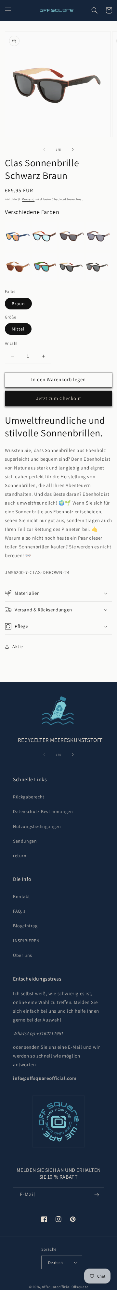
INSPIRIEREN (26, 941)
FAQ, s (19, 911)
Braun (18, 304)
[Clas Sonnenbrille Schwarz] (98, 267)
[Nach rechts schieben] (73, 149)
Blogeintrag (25, 926)
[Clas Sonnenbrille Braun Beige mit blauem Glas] (45, 236)
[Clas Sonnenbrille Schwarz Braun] (71, 267)
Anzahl (11, 343)
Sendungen (25, 841)
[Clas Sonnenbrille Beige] (18, 267)
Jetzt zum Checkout (58, 398)
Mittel (18, 329)
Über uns (22, 955)
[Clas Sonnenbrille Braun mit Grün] (45, 267)
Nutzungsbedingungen (37, 826)
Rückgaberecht (29, 797)
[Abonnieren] (96, 1194)
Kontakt (21, 896)
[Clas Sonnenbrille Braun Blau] (71, 236)
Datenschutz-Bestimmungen (43, 811)
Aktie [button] (17, 646)
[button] (8, 10)
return (20, 855)
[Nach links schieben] (44, 149)
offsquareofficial (56, 1286)
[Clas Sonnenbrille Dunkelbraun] (98, 236)
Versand (28, 199)
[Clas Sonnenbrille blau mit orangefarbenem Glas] (18, 236)
